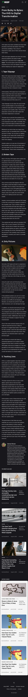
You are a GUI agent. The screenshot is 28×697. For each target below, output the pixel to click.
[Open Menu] (25, 2)
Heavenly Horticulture (7, 630)
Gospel (3, 7)
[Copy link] (10, 23)
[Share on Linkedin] (8, 23)
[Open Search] (22, 2)
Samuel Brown (6, 20)
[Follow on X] (14, 682)
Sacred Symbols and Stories (8, 598)
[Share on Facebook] (2, 23)
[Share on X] (5, 23)
